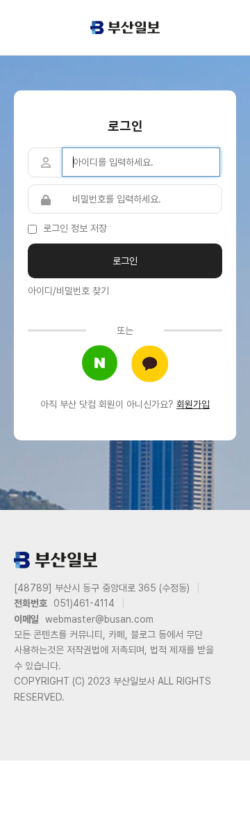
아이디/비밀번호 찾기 (68, 290)
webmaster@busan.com (99, 619)
